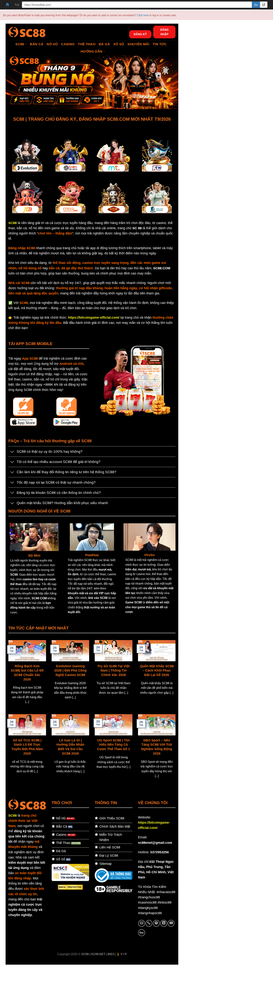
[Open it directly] (263, 4)
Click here (143, 15)
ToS (16, 5)
